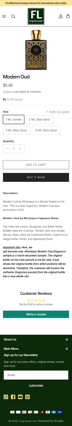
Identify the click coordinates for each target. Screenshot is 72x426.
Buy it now (36, 177)
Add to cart (36, 164)
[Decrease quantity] (6, 149)
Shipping (8, 91)
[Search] (15, 16)
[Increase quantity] (21, 149)
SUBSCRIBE (36, 385)
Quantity (8, 141)
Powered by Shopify (51, 421)
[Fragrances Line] (36, 16)
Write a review (36, 314)
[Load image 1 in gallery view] (36, 49)
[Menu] (4, 16)
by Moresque (15, 99)
